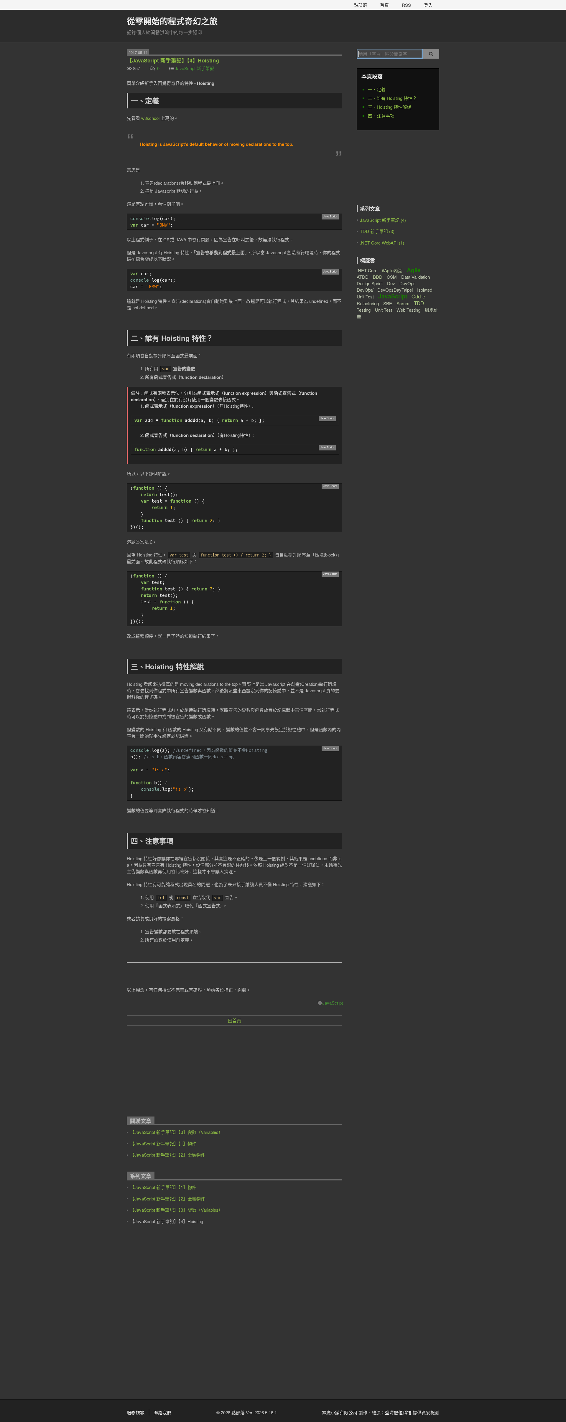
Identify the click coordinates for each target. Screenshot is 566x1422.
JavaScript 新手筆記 (194, 68)
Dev (391, 283)
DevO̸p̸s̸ (365, 290)
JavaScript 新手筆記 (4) (383, 220)
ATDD (362, 277)
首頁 (384, 5)
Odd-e (418, 296)
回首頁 (234, 1020)
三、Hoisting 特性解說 (389, 107)
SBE (387, 303)
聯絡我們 (162, 1412)
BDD (377, 277)
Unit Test (383, 310)
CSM (392, 277)
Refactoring (368, 303)
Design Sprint (370, 283)
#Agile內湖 (392, 270)
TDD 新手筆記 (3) (377, 231)
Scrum (402, 303)
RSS (406, 5)
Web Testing (408, 310)
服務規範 (135, 1412)
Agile (414, 270)
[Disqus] (234, 1312)
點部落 (360, 5)
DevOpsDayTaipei (395, 290)
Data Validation (415, 277)
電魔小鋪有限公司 (339, 1412)
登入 (428, 5)
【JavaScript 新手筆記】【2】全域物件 (167, 1155)
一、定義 (377, 89)
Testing (364, 310)
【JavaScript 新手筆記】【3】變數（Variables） (176, 1132)
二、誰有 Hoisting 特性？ (392, 98)
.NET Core (367, 270)
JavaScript (332, 1003)
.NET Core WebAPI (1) (382, 243)
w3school (150, 118)
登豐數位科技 (398, 1412)
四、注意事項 (381, 116)
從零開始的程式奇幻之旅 (172, 21)
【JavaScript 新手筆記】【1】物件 (163, 1143)
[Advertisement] (234, 1073)
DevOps (407, 283)
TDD (419, 303)
